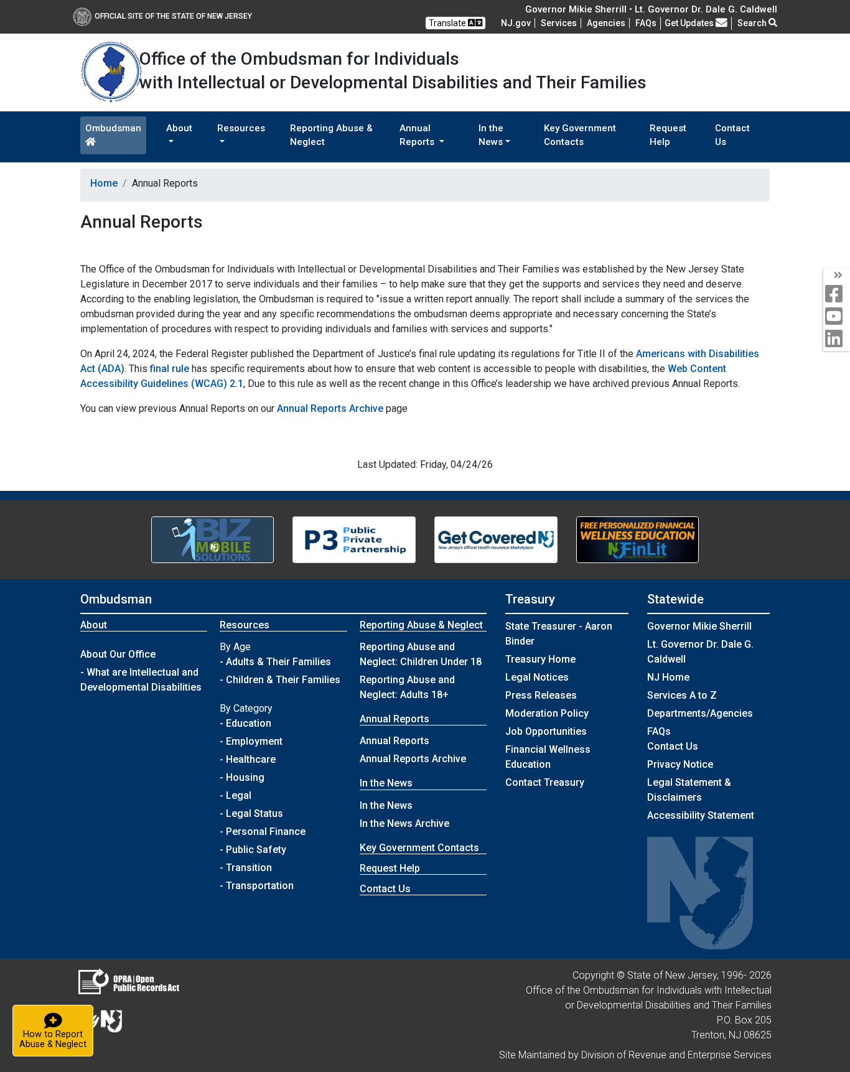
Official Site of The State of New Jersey (173, 16)
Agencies (606, 23)
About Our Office (118, 654)
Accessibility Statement (700, 815)
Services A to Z (682, 695)
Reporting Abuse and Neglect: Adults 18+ (407, 687)
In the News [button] (491, 135)
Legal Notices (537, 677)
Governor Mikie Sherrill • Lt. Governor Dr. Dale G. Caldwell (651, 9)
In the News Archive (404, 823)
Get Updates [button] (690, 23)
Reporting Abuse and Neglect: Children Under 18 (421, 654)
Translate (448, 23)
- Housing (242, 777)
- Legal (235, 795)
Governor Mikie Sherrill (699, 626)
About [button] (179, 128)
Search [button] (752, 23)
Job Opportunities (546, 731)
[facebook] (836, 294)
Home (104, 183)
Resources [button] (241, 128)
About (93, 625)
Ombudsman (113, 128)
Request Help (668, 135)
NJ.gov (516, 23)
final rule (169, 369)
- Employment (251, 741)
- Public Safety (253, 849)
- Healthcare (248, 759)
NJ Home (668, 677)
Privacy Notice (680, 764)
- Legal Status (251, 813)
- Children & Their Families (280, 680)
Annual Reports (394, 741)
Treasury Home (540, 659)
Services (559, 23)
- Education (245, 723)
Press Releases (541, 695)
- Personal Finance (263, 831)
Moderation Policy (547, 713)
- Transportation (257, 886)
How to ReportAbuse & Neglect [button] (56, 1030)
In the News (386, 805)
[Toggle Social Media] (836, 275)
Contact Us (732, 135)
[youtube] (836, 317)
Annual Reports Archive (330, 408)
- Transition (246, 868)
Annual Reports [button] (418, 135)
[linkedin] (836, 339)
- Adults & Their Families (275, 662)
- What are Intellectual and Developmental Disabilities (141, 679)
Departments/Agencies (700, 713)
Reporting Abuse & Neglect (331, 135)
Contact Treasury (544, 782)
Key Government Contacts (580, 135)
